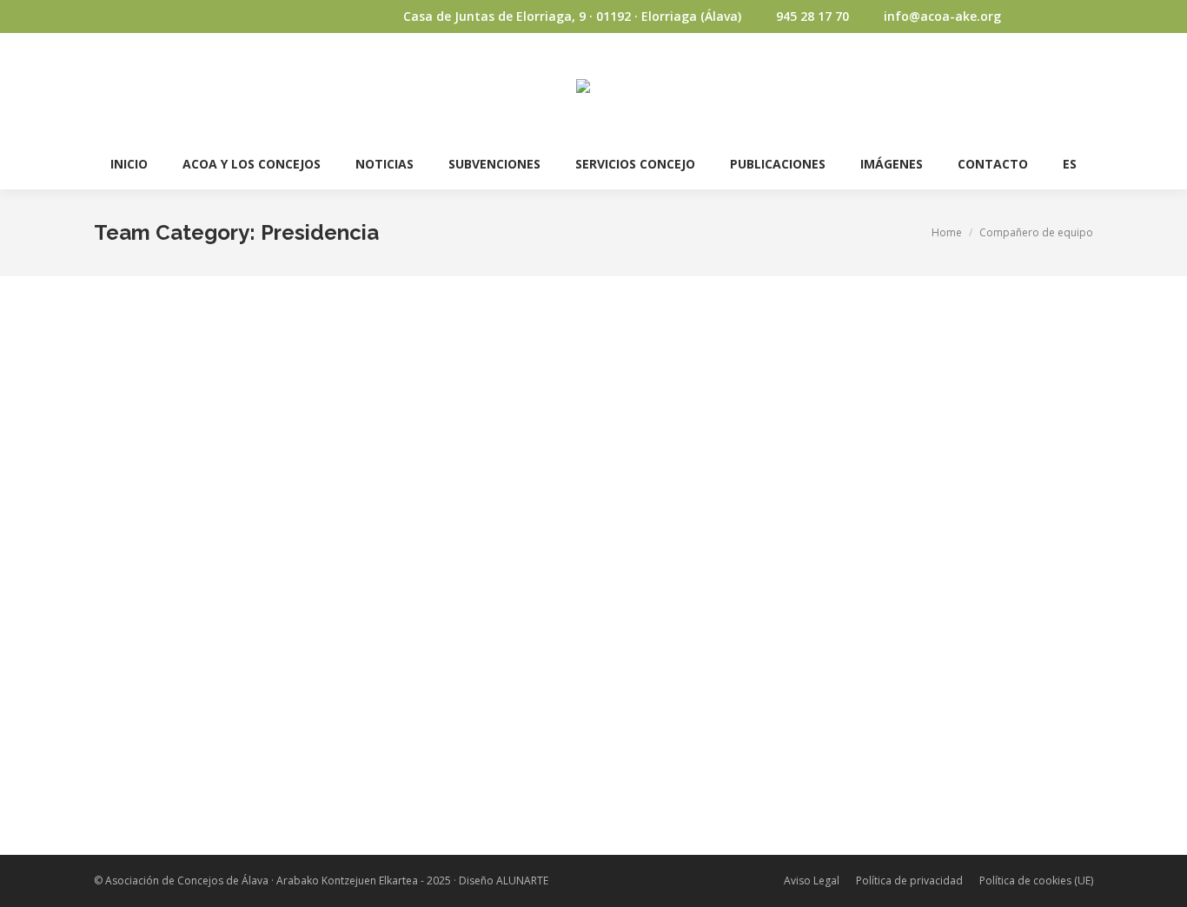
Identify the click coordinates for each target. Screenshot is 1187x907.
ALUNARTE (522, 880)
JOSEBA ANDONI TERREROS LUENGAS (227, 534)
